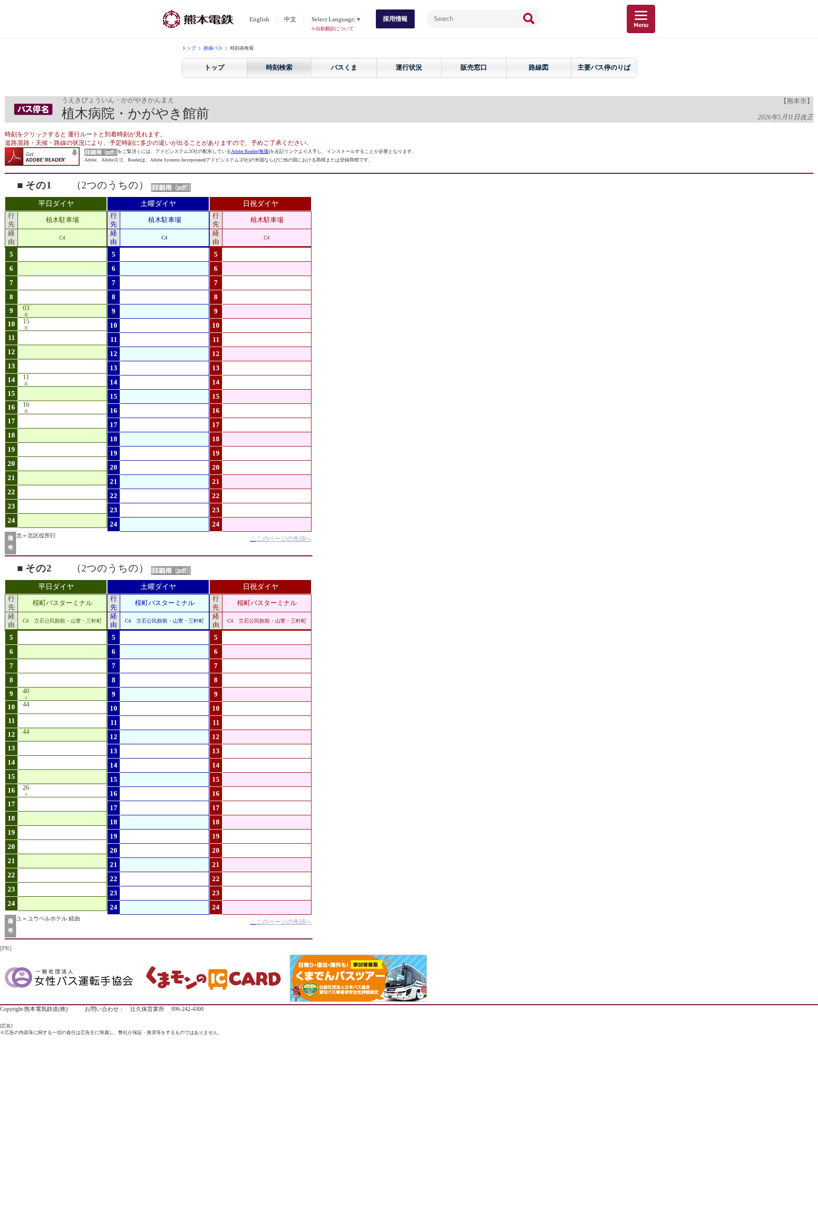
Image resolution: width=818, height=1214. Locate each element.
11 (26, 377)
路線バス (213, 48)
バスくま (344, 67)
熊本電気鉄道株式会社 (198, 19)
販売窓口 (474, 67)
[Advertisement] (409, 1102)
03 (26, 308)
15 (26, 321)
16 (26, 404)
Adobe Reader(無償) (250, 151)
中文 (290, 19)
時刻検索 (279, 67)
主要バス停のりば (604, 67)
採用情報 (395, 18)
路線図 (539, 67)
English (259, 19)
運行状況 (409, 67)
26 (26, 787)
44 (26, 704)
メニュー (641, 19)
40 (26, 691)
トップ (189, 48)
